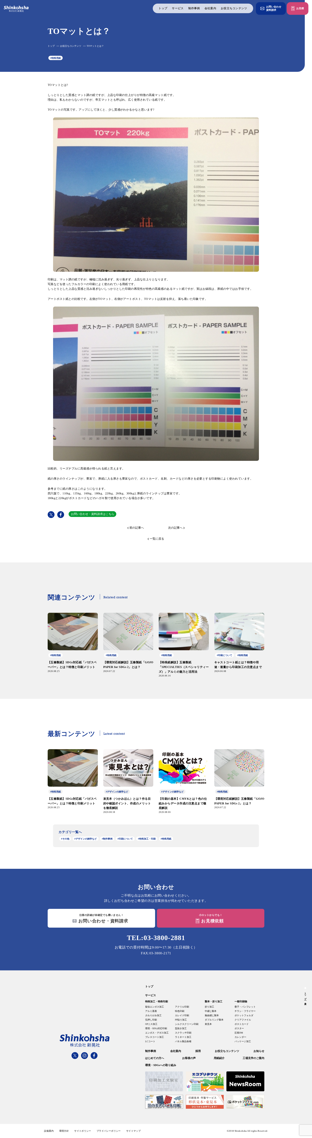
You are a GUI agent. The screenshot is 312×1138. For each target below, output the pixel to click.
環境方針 (64, 1131)
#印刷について (125, 838)
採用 (198, 1051)
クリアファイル (243, 1019)
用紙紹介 (219, 1058)
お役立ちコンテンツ (234, 8)
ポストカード (242, 1024)
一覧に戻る (157, 538)
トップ (163, 8)
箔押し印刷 (151, 1019)
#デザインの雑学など (85, 838)
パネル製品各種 (183, 1041)
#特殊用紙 (55, 58)
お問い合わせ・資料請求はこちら (92, 514)
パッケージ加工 (243, 1041)
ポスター (239, 1028)
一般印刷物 (241, 1001)
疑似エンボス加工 (154, 1006)
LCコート (150, 1041)
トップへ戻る (305, 997)
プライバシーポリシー (109, 1131)
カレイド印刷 (182, 1015)
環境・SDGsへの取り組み (160, 1065)
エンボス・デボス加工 (157, 1032)
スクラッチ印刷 (183, 1032)
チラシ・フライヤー (245, 1011)
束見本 (208, 1024)
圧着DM (239, 1032)
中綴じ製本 (210, 1011)
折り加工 (209, 1006)
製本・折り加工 (213, 1001)
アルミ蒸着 (151, 1011)
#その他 (65, 838)
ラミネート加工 (183, 1037)
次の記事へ (175, 527)
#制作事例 (107, 838)
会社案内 (210, 8)
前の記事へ (136, 527)
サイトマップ (133, 1131)
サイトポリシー (82, 1131)
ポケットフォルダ (244, 1015)
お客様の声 (189, 1058)
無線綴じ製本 (212, 1015)
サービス (178, 8)
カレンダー (240, 1037)
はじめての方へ (154, 1058)
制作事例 (194, 8)
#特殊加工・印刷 (147, 838)
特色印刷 (179, 1011)
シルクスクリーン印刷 (186, 1024)
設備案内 (49, 1131)
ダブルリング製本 (214, 1019)
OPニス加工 (151, 1024)
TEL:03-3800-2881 (156, 938)
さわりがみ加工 (153, 1015)
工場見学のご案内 (253, 1058)
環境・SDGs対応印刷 (156, 1028)
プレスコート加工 (154, 1037)
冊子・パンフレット (245, 1006)
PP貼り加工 (181, 1019)
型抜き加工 (181, 1028)
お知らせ (259, 1051)
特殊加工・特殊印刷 (156, 1001)
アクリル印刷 (182, 1006)
